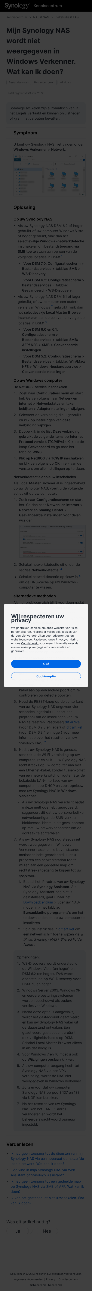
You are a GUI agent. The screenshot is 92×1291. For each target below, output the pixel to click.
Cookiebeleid (30, 643)
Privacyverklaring (67, 639)
